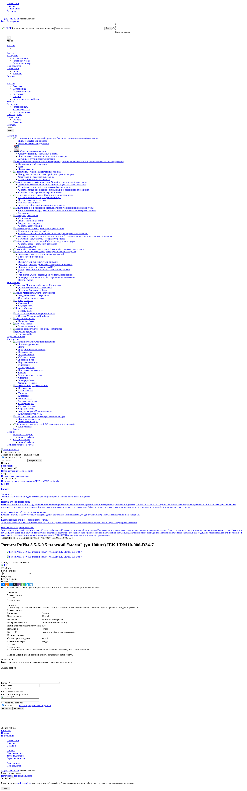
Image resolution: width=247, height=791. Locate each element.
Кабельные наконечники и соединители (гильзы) (95, 522)
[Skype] (27, 584)
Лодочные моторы (22, 91)
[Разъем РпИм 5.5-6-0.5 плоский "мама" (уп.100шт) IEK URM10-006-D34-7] (44, 552)
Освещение (82, 507)
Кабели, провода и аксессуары (175, 507)
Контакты (11, 76)
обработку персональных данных (35, 705)
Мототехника (19, 89)
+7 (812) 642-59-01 (10, 18)
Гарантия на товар (21, 63)
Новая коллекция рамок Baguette (17, 471)
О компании (13, 68)
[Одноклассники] (7, 584)
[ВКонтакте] (3, 584)
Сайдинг (17, 96)
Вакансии (17, 73)
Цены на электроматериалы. (15, 476)
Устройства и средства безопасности (162, 504)
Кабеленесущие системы (100, 507)
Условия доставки (21, 61)
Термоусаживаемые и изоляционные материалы (24, 522)
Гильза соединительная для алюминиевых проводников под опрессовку (132, 530)
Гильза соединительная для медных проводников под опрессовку (200, 530)
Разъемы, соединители (83, 514)
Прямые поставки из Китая (26, 99)
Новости (17, 71)
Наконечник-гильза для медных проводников (87, 535)
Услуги (10, 53)
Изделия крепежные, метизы (58, 514)
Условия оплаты (20, 58)
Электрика (18, 86)
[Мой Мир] (11, 584)
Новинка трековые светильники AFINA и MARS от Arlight (30, 481)
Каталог (11, 45)
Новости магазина (13, 457)
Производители (14, 66)
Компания (6, 730)
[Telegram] (31, 584)
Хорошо (5, 788)
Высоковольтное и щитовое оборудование (21, 504)
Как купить (12, 55)
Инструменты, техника (133, 504)
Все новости (7, 466)
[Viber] (19, 584)
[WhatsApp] (23, 584)
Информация (7, 735)
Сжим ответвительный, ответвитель (79, 530)
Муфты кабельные (128, 522)
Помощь (5, 733)
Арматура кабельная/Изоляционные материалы (117, 514)
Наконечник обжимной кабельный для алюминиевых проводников (127, 532)
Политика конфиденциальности (16, 776)
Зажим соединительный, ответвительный (21, 530)
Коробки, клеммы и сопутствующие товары (22, 514)
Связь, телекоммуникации (55, 504)
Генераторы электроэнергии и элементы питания (136, 507)
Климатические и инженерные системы (56, 507)
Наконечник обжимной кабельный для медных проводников (189, 532)
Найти (10, 131)
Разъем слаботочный (52, 530)
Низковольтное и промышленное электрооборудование (95, 504)
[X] (15, 584)
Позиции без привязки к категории (197, 504)
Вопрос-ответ (13, 763)
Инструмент (19, 94)
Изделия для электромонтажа (23, 507)
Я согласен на (28, 705)
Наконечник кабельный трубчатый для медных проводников (64, 532)
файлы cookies (24, 783)
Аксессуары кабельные (59, 522)
